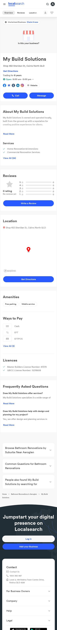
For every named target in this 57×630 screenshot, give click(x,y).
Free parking (10, 304)
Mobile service (28, 304)
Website (33, 85)
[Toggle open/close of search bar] (48, 4)
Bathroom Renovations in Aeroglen (24, 494)
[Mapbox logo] (10, 270)
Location (33, 13)
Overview (8, 13)
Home (4, 494)
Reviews (21, 13)
